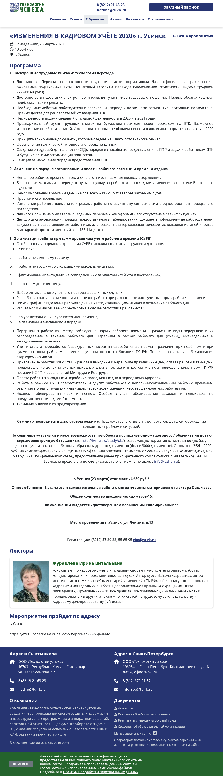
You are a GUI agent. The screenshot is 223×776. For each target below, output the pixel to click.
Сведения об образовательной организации (151, 726)
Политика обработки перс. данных (143, 714)
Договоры (125, 708)
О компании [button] (159, 19)
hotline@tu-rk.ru (111, 10)
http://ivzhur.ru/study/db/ (103, 440)
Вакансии (135, 19)
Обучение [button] (95, 19)
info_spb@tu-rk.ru (138, 689)
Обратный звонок (181, 7)
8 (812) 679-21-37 (136, 680)
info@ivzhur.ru (166, 461)
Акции (116, 19)
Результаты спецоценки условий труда (146, 720)
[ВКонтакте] (155, 733)
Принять (21, 764)
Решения (58, 19)
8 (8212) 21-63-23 (111, 4)
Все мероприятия (195, 36)
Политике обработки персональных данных (100, 771)
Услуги (76, 19)
